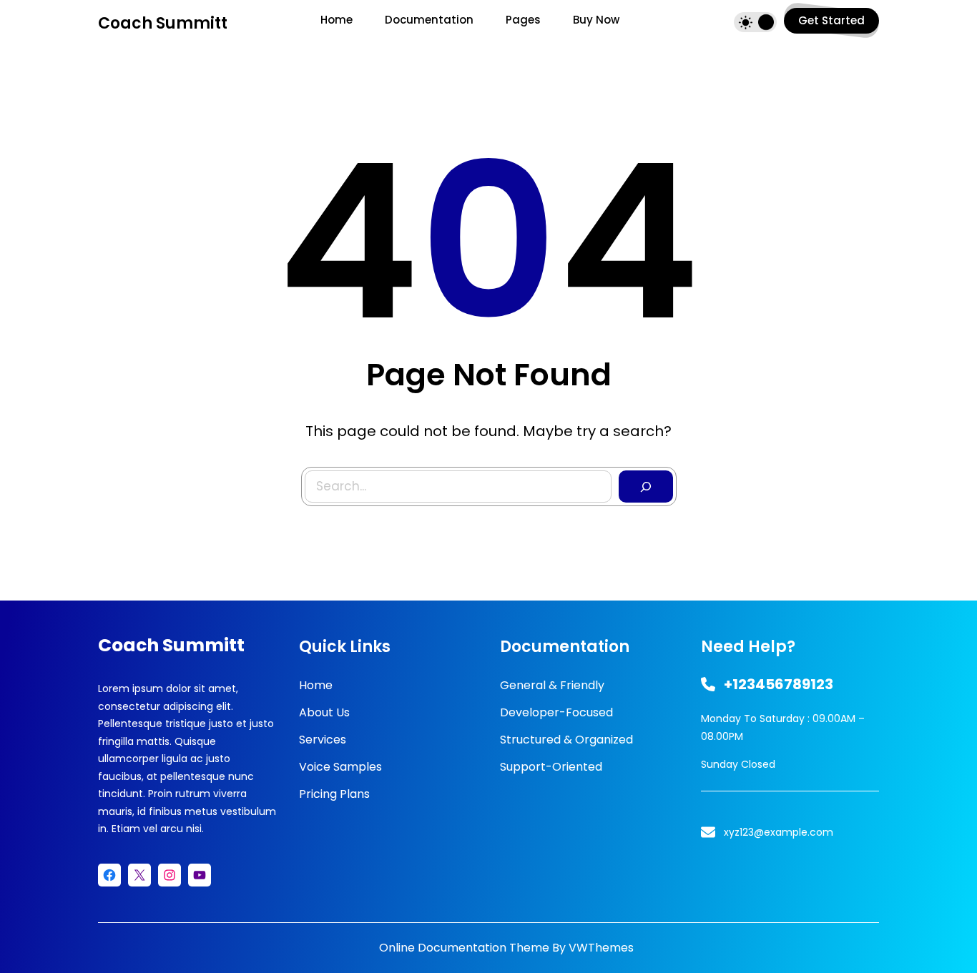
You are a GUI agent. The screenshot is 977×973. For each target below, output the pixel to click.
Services (322, 739)
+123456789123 (778, 684)
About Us (324, 712)
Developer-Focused (556, 712)
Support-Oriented (551, 767)
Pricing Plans (334, 794)
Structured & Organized (566, 739)
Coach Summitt (162, 23)
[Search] (646, 486)
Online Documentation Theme (464, 947)
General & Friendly (552, 685)
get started (831, 20)
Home (316, 685)
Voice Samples (340, 767)
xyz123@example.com (778, 832)
